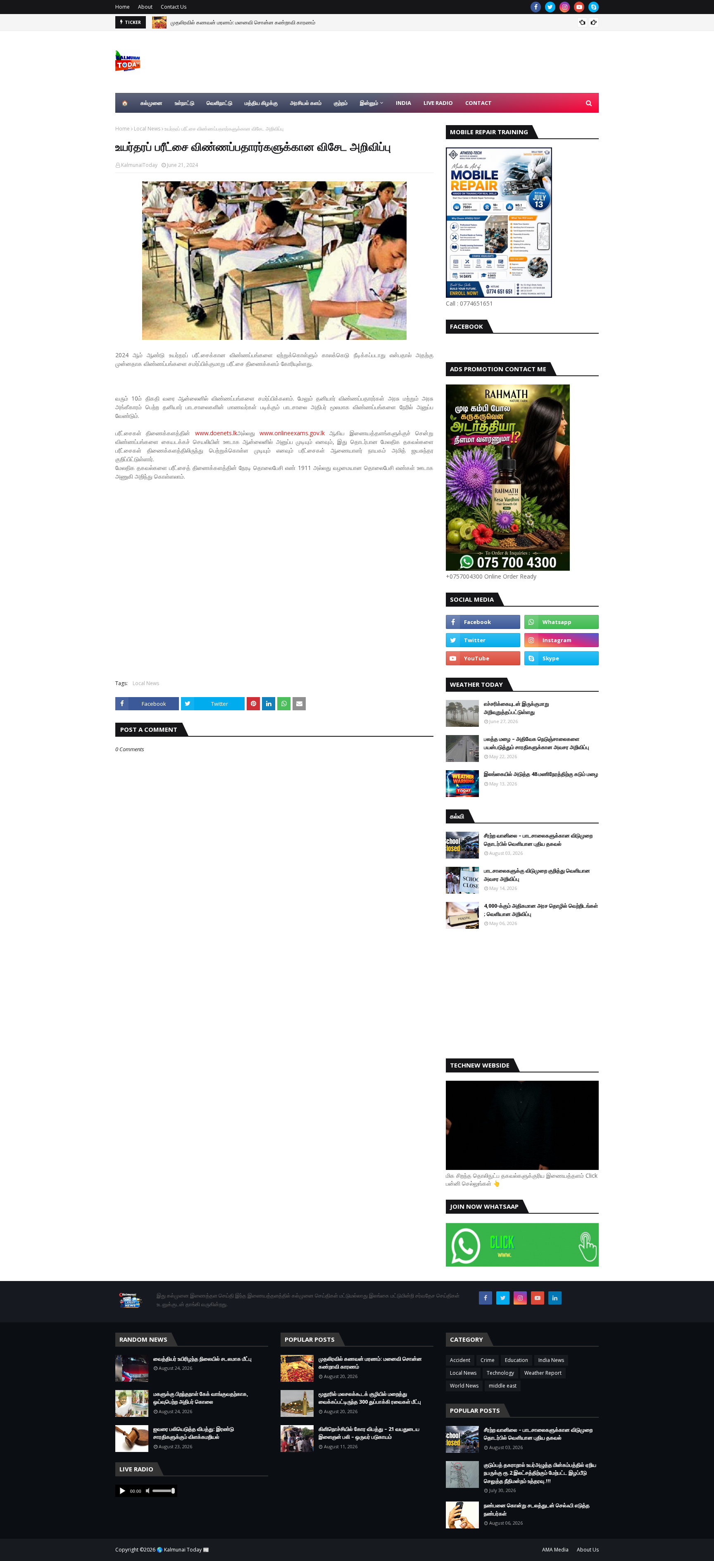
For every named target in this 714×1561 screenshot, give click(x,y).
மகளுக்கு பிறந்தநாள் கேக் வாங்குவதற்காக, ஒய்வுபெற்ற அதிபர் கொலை (200, 1398)
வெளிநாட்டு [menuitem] (219, 103)
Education (516, 1360)
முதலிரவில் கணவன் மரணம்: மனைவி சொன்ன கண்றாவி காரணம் (243, 21)
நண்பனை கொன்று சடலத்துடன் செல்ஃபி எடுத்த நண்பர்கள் (537, 1509)
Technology (500, 1372)
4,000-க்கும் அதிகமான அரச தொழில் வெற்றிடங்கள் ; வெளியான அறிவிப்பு (541, 910)
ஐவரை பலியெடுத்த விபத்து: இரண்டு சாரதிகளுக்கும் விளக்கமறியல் (193, 1433)
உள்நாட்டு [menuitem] (184, 103)
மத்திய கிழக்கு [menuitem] (261, 103)
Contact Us (173, 6)
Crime (488, 1360)
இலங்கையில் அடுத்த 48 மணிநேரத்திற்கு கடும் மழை (541, 774)
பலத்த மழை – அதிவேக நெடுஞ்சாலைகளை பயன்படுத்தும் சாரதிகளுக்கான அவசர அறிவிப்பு (536, 743)
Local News (147, 128)
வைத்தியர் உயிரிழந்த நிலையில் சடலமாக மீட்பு (202, 1358)
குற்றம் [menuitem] (340, 103)
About (145, 6)
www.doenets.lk (216, 433)
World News (464, 1385)
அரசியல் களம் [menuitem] (305, 103)
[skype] (593, 7)
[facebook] (536, 7)
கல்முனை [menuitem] (151, 103)
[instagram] (564, 7)
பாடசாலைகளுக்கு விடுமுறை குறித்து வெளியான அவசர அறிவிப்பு (537, 875)
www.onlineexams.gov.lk (292, 433)
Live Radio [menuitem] (438, 103)
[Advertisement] (274, 576)
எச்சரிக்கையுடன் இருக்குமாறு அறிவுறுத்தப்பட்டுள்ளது (516, 708)
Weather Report (543, 1372)
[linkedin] (555, 1298)
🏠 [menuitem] (124, 103)
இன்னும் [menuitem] (369, 103)
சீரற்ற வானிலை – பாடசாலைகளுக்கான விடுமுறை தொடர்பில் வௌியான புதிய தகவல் (538, 839)
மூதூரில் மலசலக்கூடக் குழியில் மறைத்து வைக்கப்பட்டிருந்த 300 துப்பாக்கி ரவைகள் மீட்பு (370, 1398)
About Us (588, 1549)
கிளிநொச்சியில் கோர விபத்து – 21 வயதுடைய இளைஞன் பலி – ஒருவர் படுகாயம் (369, 1433)
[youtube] (579, 7)
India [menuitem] (403, 103)
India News (551, 1360)
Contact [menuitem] (478, 103)
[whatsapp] (561, 622)
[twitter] (550, 7)
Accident (460, 1360)
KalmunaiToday (139, 164)
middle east (502, 1385)
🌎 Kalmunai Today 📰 (183, 1549)
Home (122, 6)
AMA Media (555, 1549)
